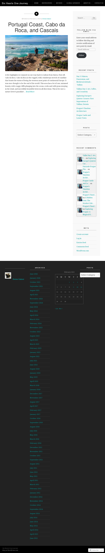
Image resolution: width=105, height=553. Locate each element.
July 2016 (33, 431)
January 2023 (35, 352)
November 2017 (36, 398)
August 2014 (34, 513)
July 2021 (33, 361)
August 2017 (34, 402)
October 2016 (35, 418)
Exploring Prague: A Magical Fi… (88, 212)
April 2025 (34, 295)
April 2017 (34, 406)
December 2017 (36, 394)
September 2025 (36, 286)
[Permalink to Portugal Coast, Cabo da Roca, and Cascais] (36, 53)
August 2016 (34, 427)
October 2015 (35, 456)
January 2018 (35, 390)
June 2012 (34, 538)
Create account (82, 234)
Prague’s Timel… (89, 195)
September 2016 (36, 423)
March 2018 (34, 385)
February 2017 (35, 410)
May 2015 (33, 476)
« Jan (56, 308)
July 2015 (33, 468)
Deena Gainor (46, 19)
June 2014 (34, 522)
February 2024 (35, 323)
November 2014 (36, 501)
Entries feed (81, 243)
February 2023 (35, 348)
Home (36, 3)
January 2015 (35, 493)
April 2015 (34, 480)
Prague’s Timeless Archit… (86, 175)
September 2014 (36, 509)
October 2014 (35, 505)
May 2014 (33, 526)
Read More (30, 92)
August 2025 (34, 290)
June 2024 (34, 307)
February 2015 (35, 489)
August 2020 (34, 369)
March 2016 (34, 439)
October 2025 (35, 282)
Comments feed (82, 247)
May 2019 (33, 377)
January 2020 (35, 373)
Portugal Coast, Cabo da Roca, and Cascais (36, 27)
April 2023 (34, 340)
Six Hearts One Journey (15, 3)
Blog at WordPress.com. (10, 550)
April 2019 (34, 381)
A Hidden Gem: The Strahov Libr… (88, 200)
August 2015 (34, 464)
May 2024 (33, 311)
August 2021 (34, 356)
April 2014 (34, 530)
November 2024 (36, 299)
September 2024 (36, 303)
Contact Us (99, 3)
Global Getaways (73, 3)
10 (77, 287)
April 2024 (34, 315)
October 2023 (35, 332)
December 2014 (36, 497)
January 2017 (35, 414)
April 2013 (34, 534)
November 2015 (36, 452)
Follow (81, 55)
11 (81, 287)
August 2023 (34, 336)
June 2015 (34, 472)
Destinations (47, 3)
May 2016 (33, 435)
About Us (86, 3)
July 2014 (33, 518)
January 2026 (35, 278)
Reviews (59, 3)
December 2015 (36, 447)
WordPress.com (82, 251)
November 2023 (36, 328)
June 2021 (34, 365)
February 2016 (35, 443)
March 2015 (34, 484)
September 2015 (36, 460)
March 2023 (34, 344)
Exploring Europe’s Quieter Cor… (89, 161)
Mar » (61, 308)
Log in (78, 238)
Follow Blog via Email (86, 30)
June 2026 (34, 274)
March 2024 (34, 319)
